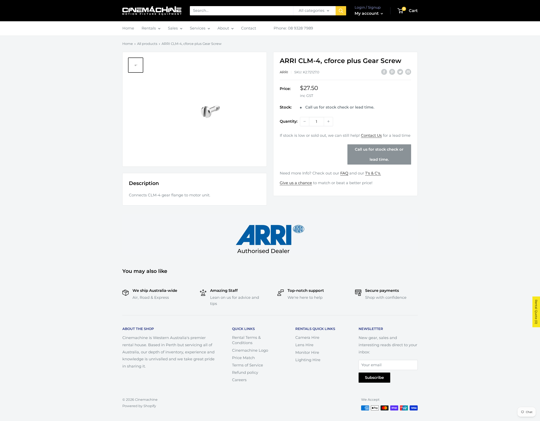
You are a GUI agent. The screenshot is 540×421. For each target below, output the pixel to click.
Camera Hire (307, 337)
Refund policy (245, 372)
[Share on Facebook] (384, 71)
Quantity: (288, 121)
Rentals (149, 28)
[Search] (341, 10)
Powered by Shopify (139, 406)
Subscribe (374, 377)
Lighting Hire (307, 360)
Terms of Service (247, 365)
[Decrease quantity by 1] (304, 121)
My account (367, 13)
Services (197, 28)
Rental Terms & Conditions (246, 340)
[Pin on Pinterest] (392, 71)
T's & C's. (373, 173)
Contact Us (371, 135)
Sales (173, 28)
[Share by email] (408, 71)
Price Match (243, 357)
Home (128, 28)
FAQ (344, 173)
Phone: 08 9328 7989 (293, 28)
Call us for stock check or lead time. (379, 154)
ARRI (284, 72)
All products (147, 44)
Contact (248, 28)
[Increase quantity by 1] (328, 121)
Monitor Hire (307, 352)
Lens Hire (304, 345)
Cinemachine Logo (250, 350)
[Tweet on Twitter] (400, 71)
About (223, 28)
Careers (239, 380)
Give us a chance (296, 183)
